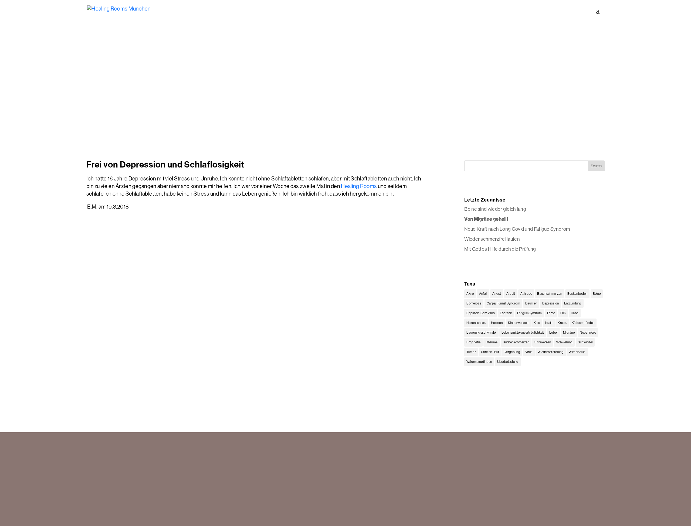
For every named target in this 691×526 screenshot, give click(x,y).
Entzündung (572, 303)
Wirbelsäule (577, 352)
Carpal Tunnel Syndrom (503, 303)
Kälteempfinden (583, 323)
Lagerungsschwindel (481, 332)
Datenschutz (524, 485)
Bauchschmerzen (549, 294)
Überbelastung (508, 362)
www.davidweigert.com (125, 513)
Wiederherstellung (551, 352)
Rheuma (491, 342)
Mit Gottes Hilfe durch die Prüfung (500, 249)
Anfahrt (518, 472)
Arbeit (510, 294)
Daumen (531, 303)
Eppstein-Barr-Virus (480, 313)
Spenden (520, 465)
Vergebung (512, 352)
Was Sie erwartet (395, 465)
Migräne (569, 332)
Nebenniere (588, 332)
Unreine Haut (490, 352)
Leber (553, 332)
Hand (574, 313)
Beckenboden (577, 294)
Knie (537, 323)
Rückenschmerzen (516, 342)
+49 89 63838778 (103, 478)
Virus (529, 352)
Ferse (551, 313)
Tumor (471, 352)
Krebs (562, 323)
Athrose (526, 294)
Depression (550, 303)
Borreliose (473, 303)
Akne (470, 294)
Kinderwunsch (518, 323)
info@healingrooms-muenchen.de (118, 485)
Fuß (563, 313)
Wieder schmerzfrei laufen (492, 239)
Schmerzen (542, 342)
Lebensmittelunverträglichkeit (523, 332)
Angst (496, 294)
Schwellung (564, 342)
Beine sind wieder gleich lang (495, 209)
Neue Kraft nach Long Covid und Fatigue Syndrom (517, 229)
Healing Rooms (359, 186)
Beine (597, 294)
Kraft (549, 323)
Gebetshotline (393, 476)
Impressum (522, 478)
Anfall (483, 294)
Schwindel (585, 342)
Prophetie (473, 342)
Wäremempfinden (479, 362)
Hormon (497, 323)
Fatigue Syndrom (529, 313)
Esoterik (506, 313)
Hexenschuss (476, 323)
